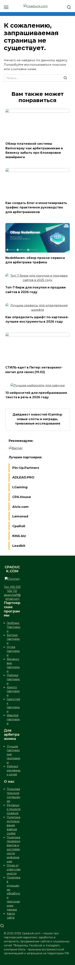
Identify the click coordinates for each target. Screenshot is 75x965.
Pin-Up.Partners (25, 468)
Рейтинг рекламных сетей (13, 770)
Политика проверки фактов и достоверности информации (13, 849)
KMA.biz (19, 536)
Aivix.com (20, 507)
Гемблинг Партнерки (13, 627)
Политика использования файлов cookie (13, 825)
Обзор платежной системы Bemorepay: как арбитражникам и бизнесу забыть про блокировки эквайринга (34, 150)
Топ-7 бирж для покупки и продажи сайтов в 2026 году (35, 290)
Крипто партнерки (13, 691)
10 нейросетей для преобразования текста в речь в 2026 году (36, 395)
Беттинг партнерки (13, 639)
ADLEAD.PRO (23, 477)
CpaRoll (18, 526)
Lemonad (20, 516)
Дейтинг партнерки (13, 679)
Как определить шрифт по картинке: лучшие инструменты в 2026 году (36, 319)
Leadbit (18, 546)
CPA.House (21, 497)
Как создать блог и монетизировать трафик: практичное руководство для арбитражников (36, 207)
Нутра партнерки (13, 651)
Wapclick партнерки (13, 719)
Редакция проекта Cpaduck (13, 809)
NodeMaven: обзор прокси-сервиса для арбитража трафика (35, 260)
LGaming (20, 487)
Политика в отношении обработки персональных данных (13, 893)
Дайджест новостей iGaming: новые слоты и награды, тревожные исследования (37, 419)
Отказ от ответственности (14, 869)
